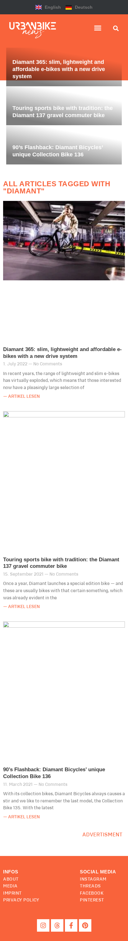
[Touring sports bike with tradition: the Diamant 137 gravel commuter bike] (64, 106)
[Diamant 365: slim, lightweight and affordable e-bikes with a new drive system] (64, 67)
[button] (98, 28)
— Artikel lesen (21, 396)
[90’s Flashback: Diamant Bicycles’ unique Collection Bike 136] (64, 145)
